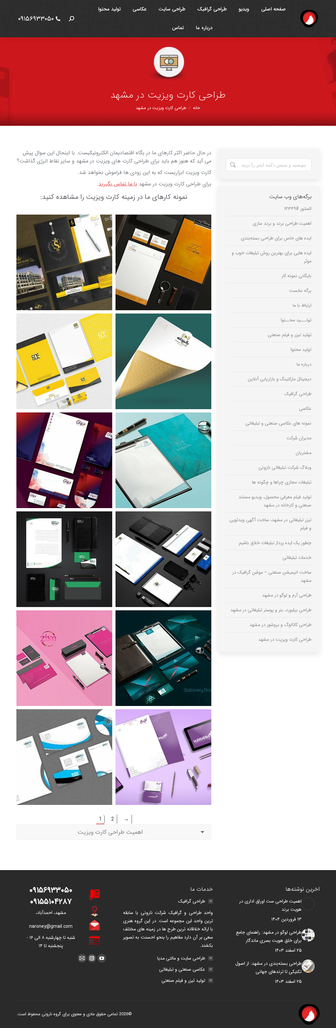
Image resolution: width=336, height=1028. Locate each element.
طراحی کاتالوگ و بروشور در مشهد (280, 624)
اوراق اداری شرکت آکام (163, 529)
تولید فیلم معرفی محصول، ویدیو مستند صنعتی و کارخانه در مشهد (275, 501)
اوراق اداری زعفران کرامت (163, 727)
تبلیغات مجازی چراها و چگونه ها (281, 482)
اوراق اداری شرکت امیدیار (163, 430)
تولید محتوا (301, 349)
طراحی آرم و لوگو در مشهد (286, 595)
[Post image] (308, 903)
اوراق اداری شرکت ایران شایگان (64, 529)
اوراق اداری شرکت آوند (163, 628)
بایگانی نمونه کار (296, 275)
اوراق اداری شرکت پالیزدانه (164, 331)
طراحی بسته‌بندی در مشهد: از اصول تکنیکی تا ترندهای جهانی (268, 967)
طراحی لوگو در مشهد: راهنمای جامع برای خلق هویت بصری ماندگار (269, 936)
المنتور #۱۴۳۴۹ (297, 208)
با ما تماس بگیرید (117, 184)
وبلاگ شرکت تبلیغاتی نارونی (285, 467)
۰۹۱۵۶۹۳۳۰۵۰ (36, 19)
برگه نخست (300, 290)
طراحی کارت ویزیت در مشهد (284, 639)
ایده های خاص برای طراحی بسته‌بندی (276, 238)
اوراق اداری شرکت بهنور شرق (64, 727)
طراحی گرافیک (297, 393)
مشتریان (303, 452)
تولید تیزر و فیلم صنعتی (289, 334)
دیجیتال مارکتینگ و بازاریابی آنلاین (279, 379)
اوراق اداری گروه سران (64, 228)
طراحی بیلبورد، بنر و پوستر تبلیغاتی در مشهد (270, 610)
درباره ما (304, 364)
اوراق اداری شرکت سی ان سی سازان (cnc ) (64, 331)
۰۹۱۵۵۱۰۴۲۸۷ (51, 902)
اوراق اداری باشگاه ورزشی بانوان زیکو (64, 628)
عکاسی (305, 408)
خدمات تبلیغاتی (297, 557)
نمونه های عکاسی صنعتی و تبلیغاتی (278, 423)
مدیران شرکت (298, 438)
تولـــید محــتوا (296, 320)
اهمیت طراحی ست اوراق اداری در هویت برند (270, 905)
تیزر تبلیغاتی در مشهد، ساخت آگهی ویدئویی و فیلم (270, 524)
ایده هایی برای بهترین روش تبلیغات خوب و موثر (271, 257)
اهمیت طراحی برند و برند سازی (282, 223)
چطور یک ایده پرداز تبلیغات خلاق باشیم (275, 542)
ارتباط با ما (302, 305)
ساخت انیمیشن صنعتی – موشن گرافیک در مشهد (271, 576)
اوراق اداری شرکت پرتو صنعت (64, 430)
